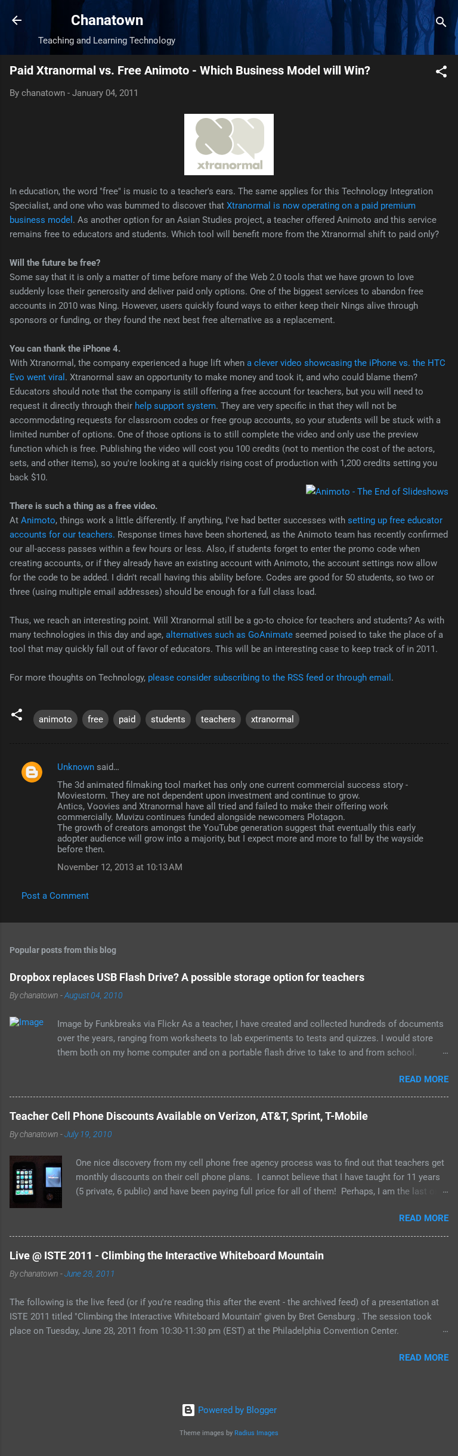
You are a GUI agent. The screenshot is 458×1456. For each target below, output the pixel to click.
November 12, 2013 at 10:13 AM (119, 867)
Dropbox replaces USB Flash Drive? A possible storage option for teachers (187, 977)
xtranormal (272, 719)
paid (127, 719)
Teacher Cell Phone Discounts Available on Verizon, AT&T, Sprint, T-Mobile (189, 1116)
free (95, 719)
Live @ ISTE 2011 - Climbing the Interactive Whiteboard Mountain (167, 1255)
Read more (423, 1079)
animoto (55, 719)
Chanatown (107, 20)
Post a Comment (55, 895)
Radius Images (256, 1433)
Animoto (38, 520)
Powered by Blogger (236, 1410)
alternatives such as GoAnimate (229, 634)
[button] (441, 73)
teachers (218, 719)
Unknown (75, 767)
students (168, 719)
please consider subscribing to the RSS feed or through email (269, 677)
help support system (175, 406)
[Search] (441, 24)
